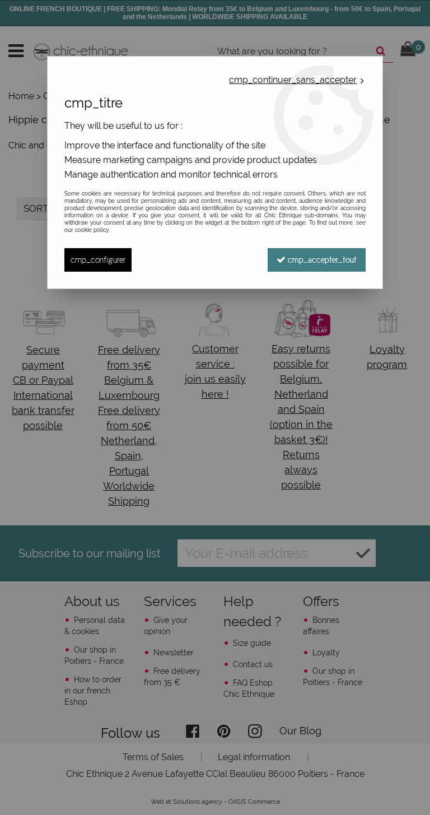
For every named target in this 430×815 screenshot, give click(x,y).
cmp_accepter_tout (321, 259)
